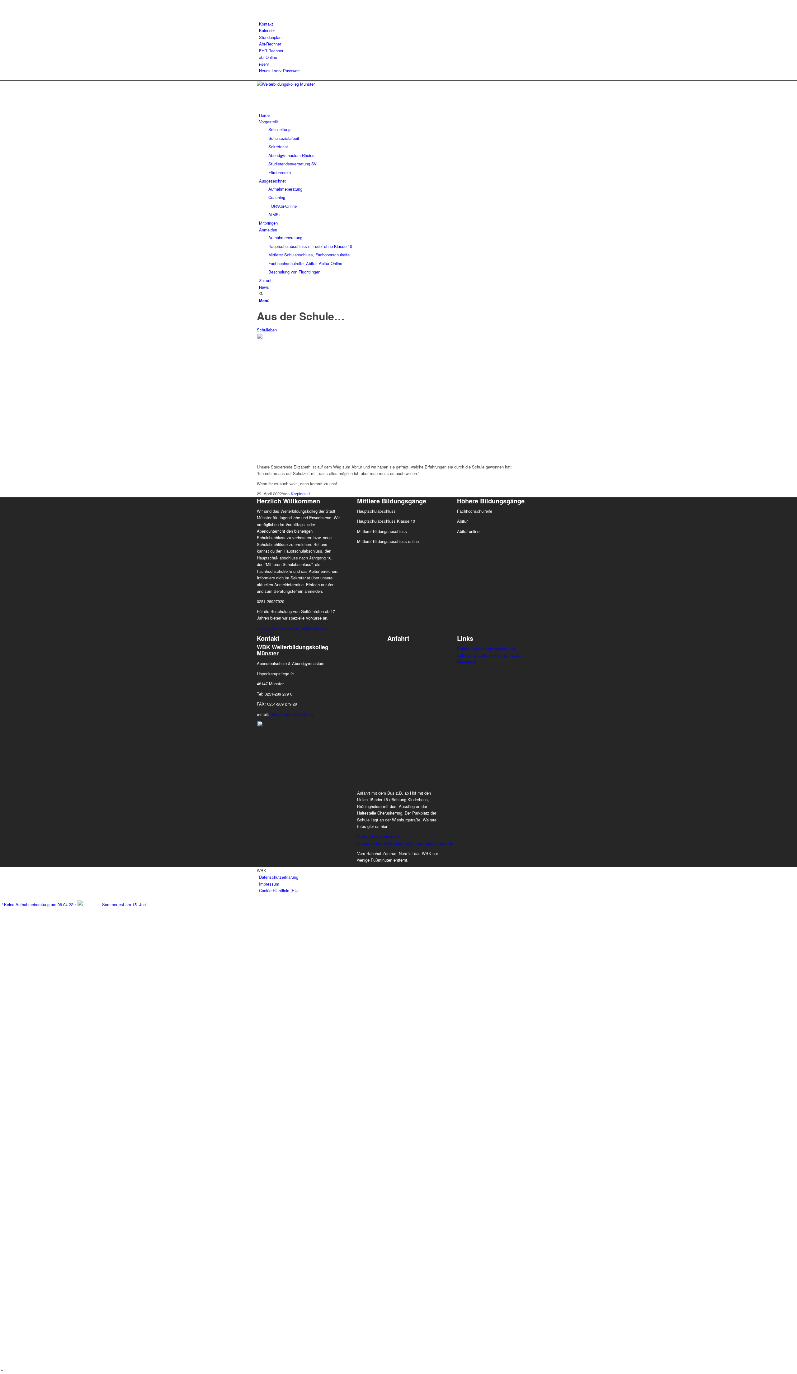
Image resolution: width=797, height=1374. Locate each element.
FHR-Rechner (271, 51)
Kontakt (266, 24)
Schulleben (267, 330)
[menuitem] (399, 24)
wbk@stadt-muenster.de (292, 714)
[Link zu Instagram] (260, 10)
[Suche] (261, 294)
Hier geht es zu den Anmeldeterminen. (291, 628)
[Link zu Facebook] (260, 4)
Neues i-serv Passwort (279, 71)
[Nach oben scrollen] (2, 1370)
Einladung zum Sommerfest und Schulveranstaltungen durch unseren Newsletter (490, 655)
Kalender (267, 30)
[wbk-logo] (303, 84)
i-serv (264, 64)
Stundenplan (270, 37)
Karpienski (300, 494)
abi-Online (268, 57)
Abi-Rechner (270, 44)
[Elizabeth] (398, 337)
